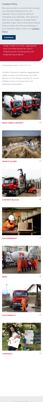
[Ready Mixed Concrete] (21, 106)
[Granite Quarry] (21, 144)
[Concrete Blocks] (21, 183)
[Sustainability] (21, 298)
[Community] (21, 337)
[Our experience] (21, 221)
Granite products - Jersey (10, 65)
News (4, 277)
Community (7, 354)
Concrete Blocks (10, 200)
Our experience (9, 238)
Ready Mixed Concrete (12, 123)
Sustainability (9, 315)
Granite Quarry (9, 161)
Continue (9, 37)
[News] (21, 260)
